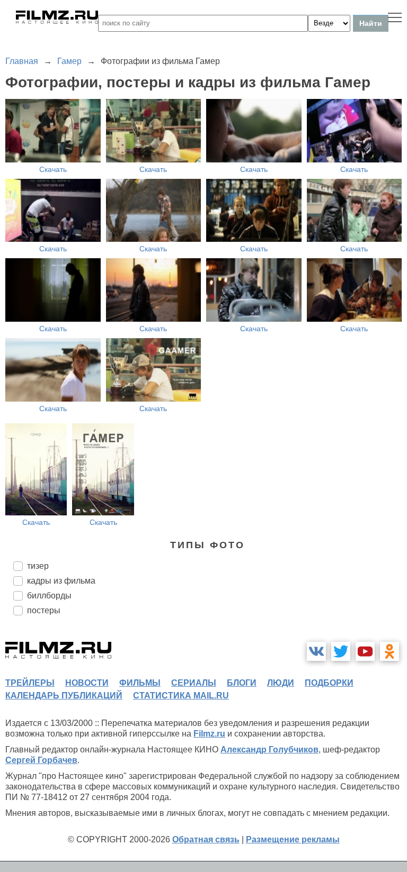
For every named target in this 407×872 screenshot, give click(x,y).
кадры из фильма (61, 580)
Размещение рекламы (293, 839)
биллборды (49, 595)
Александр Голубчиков (269, 749)
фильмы (140, 682)
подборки (329, 682)
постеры (43, 610)
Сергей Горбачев (41, 760)
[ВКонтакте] (316, 651)
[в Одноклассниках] (389, 651)
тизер (38, 565)
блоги (241, 682)
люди (280, 682)
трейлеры (30, 682)
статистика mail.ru (181, 695)
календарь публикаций (63, 695)
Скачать (53, 169)
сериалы (193, 682)
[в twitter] (340, 651)
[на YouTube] (365, 651)
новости (87, 682)
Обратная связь (206, 839)
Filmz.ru (209, 733)
